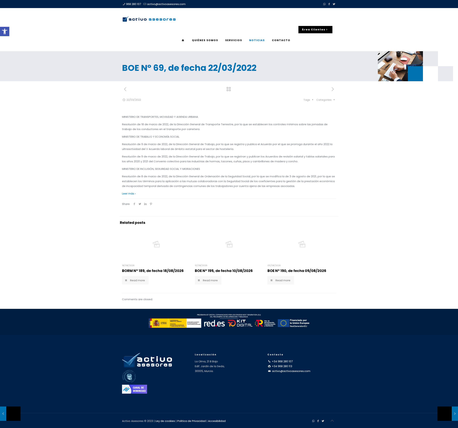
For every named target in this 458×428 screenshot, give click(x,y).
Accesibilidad (217, 421)
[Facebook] (329, 4)
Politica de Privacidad (191, 421)
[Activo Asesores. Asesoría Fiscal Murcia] (149, 19)
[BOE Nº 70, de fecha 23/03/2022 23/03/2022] (447, 414)
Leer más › (129, 193)
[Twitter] (334, 4)
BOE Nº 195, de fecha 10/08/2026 (224, 270)
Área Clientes (313, 29)
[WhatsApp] (324, 4)
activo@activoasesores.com (166, 4)
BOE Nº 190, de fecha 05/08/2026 (296, 270)
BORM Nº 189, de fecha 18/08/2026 (153, 270)
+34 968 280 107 (282, 361)
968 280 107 (133, 4)
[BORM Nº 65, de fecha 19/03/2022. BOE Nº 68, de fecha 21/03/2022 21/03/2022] (10, 414)
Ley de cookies (165, 421)
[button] (4, 31)
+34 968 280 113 (281, 366)
